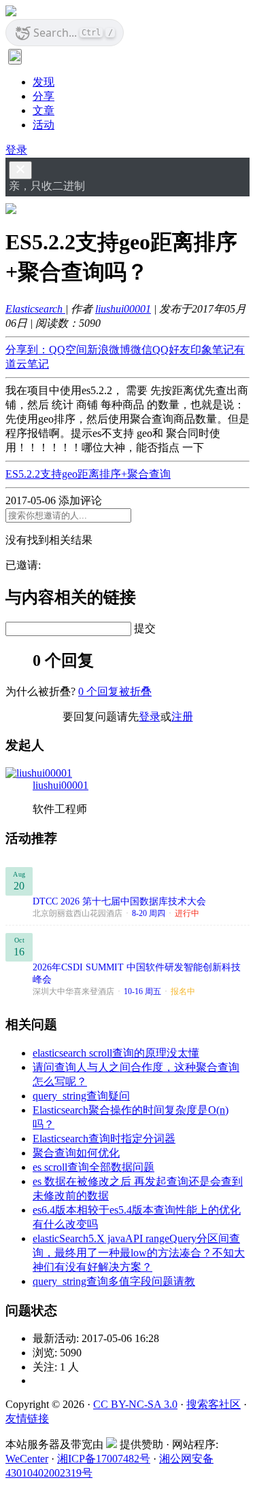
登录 (16, 150)
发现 (43, 82)
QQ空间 (68, 349)
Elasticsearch (35, 309)
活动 (43, 124)
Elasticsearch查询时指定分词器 (104, 1138)
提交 (145, 628)
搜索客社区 (213, 1404)
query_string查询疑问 (81, 1096)
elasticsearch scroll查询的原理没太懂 (116, 1053)
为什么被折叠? (40, 691)
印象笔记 (212, 349)
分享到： (27, 349)
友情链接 (27, 1418)
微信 (141, 349)
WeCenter (26, 1458)
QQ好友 (171, 349)
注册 (182, 716)
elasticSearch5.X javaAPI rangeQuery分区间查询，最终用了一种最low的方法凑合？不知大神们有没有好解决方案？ (139, 1253)
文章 (43, 110)
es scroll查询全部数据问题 (93, 1167)
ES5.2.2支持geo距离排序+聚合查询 (88, 474)
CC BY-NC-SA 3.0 (135, 1404)
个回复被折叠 (115, 691)
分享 (43, 96)
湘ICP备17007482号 (103, 1458)
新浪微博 (109, 349)
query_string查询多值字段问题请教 (114, 1281)
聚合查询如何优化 (76, 1153)
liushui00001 (123, 309)
